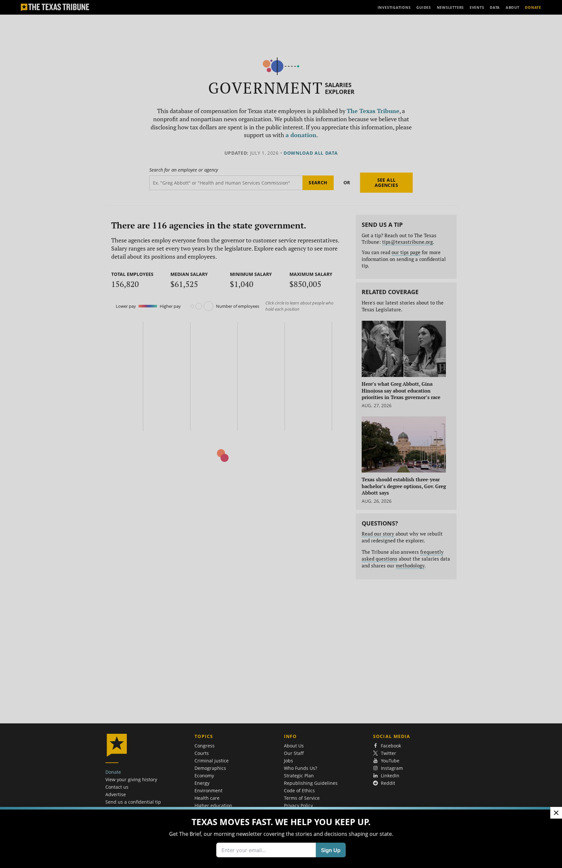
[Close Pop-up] (556, 813)
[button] (281, 434)
